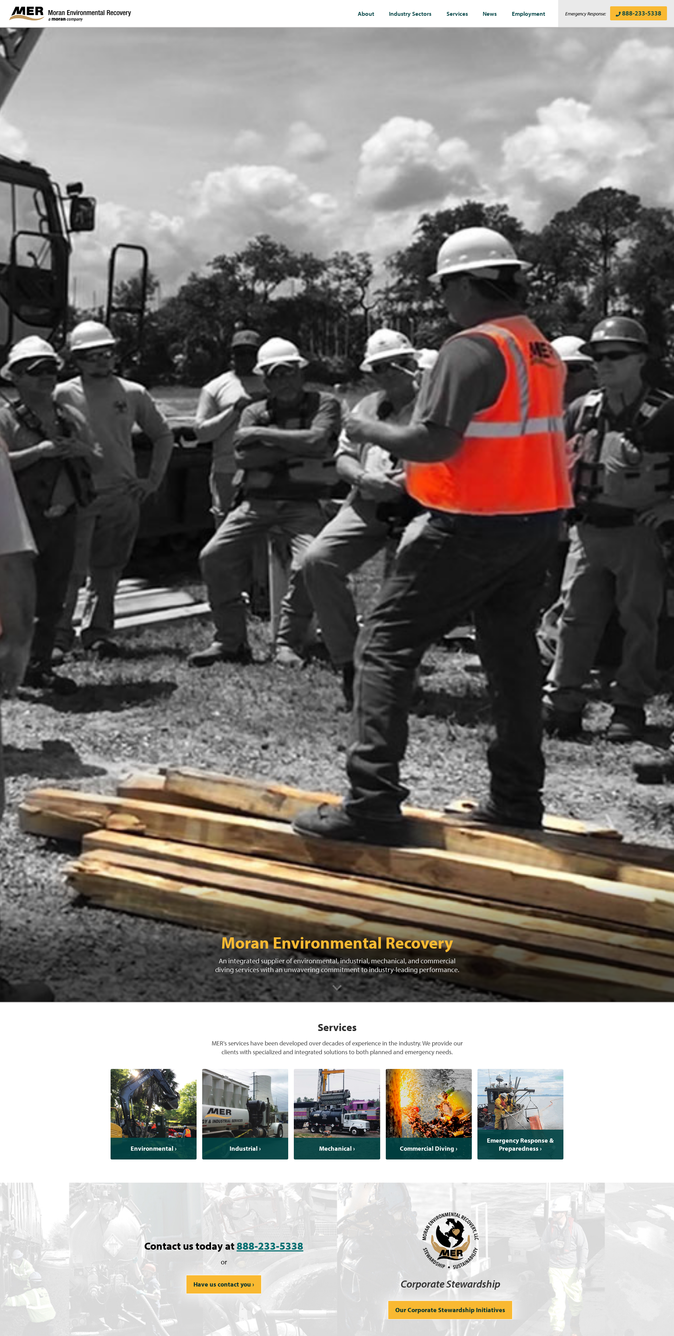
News (490, 13)
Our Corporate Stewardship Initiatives (450, 1310)
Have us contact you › (223, 1284)
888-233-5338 (641, 13)
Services (457, 13)
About (366, 13)
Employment (528, 13)
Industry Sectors (410, 13)
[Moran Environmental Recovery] (70, 13)
